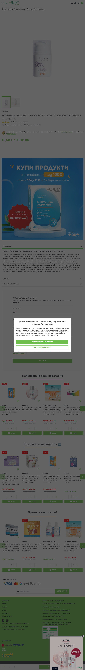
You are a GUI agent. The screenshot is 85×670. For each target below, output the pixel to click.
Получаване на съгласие (42, 342)
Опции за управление (42, 347)
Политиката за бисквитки (50, 335)
